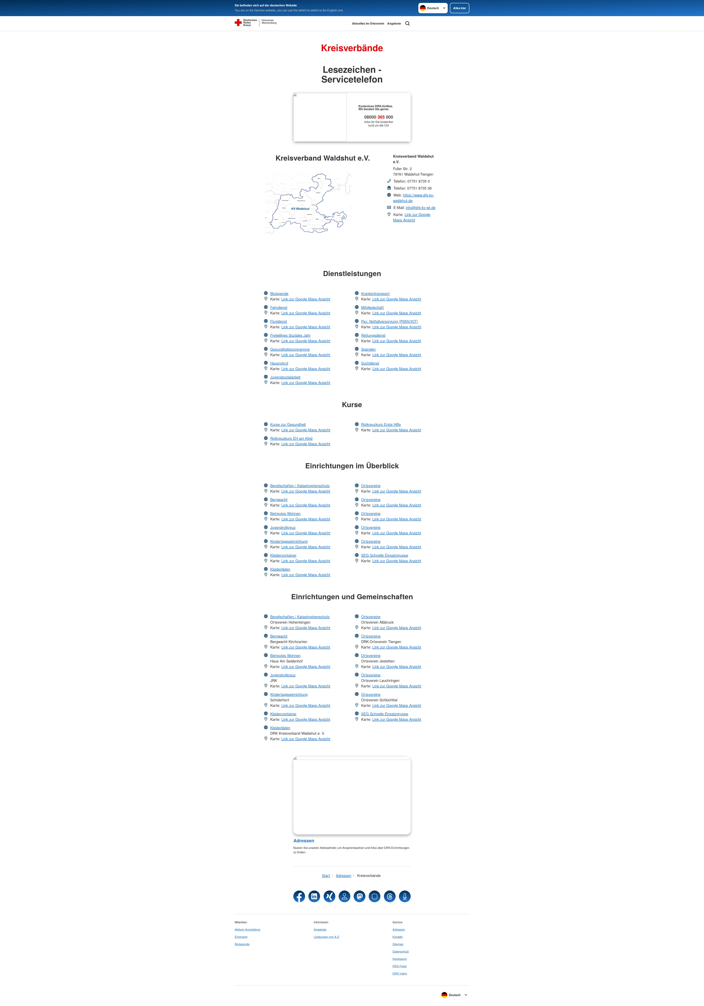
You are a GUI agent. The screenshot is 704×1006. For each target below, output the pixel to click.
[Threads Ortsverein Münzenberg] (390, 896)
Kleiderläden (280, 569)
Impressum (400, 959)
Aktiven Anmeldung (247, 929)
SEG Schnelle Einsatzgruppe (384, 555)
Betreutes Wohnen (285, 513)
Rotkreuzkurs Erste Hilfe (381, 424)
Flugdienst (278, 321)
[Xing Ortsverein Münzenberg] (329, 896)
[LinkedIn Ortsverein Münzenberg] (314, 896)
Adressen (303, 840)
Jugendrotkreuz (283, 527)
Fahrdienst (278, 307)
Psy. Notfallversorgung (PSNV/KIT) (389, 321)
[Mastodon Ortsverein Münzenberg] (359, 896)
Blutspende (279, 293)
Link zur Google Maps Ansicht (411, 217)
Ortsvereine (370, 485)
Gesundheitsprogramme (290, 349)
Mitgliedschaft (372, 307)
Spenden (368, 349)
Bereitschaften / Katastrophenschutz (300, 485)
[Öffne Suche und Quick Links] (407, 23)
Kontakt (397, 937)
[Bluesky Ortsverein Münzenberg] (374, 896)
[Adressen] (352, 795)
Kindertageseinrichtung (289, 541)
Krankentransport (375, 293)
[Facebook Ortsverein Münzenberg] (299, 896)
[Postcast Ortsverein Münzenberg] (405, 896)
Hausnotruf (279, 363)
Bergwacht (278, 499)
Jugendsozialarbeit (285, 377)
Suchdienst (370, 363)
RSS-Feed (399, 966)
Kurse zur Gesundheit (288, 424)
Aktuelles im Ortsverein (368, 23)
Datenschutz (401, 951)
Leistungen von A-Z (326, 937)
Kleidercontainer (283, 555)
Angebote (394, 23)
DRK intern (400, 973)
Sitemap (398, 944)
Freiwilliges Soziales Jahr (290, 335)
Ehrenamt (241, 937)
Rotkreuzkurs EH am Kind (291, 438)
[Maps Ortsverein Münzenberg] (344, 896)
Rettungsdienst (373, 335)
